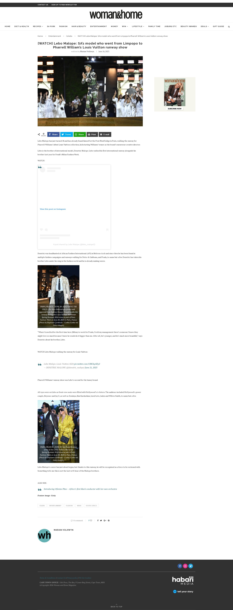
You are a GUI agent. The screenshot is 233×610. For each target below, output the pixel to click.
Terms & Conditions (48, 578)
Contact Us (61, 578)
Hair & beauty (79, 26)
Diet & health (21, 26)
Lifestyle (137, 26)
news (79, 506)
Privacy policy (72, 578)
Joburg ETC (171, 26)
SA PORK (51, 26)
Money (114, 26)
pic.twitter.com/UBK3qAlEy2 (87, 363)
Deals (204, 26)
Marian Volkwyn (87, 51)
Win (124, 26)
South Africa (91, 506)
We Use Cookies (85, 578)
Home (7, 26)
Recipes (37, 26)
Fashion (63, 26)
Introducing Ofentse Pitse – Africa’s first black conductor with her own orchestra (80, 488)
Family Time (154, 26)
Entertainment (98, 26)
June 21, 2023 (91, 367)
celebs (42, 506)
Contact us (43, 5)
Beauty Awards (189, 26)
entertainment (55, 506)
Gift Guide (218, 26)
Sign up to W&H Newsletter (64, 5)
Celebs (69, 36)
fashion (69, 506)
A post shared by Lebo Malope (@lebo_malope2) (74, 244)
